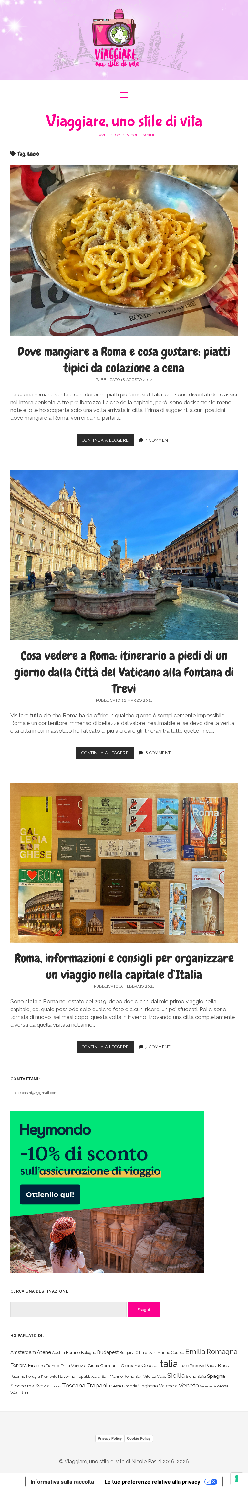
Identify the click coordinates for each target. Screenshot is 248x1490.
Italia (168, 1363)
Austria (58, 1352)
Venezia (206, 1386)
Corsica (177, 1352)
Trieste (114, 1385)
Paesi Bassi (217, 1365)
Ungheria (148, 1385)
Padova (197, 1365)
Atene (44, 1352)
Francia (52, 1365)
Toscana (73, 1385)
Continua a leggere (108, 441)
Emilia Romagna (211, 1351)
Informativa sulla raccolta (62, 1481)
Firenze (36, 1365)
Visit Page (124, 40)
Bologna (88, 1352)
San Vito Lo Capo (150, 1376)
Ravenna (66, 1376)
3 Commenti (158, 1046)
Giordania (130, 1365)
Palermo (17, 1376)
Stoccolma (22, 1385)
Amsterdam (23, 1352)
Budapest (108, 1352)
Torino (56, 1386)
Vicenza (221, 1386)
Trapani (96, 1385)
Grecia (149, 1365)
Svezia (42, 1385)
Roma (129, 1376)
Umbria (129, 1385)
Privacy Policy (110, 1438)
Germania (110, 1365)
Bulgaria (127, 1352)
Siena (191, 1376)
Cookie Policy (138, 1438)
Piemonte (49, 1376)
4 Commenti (158, 440)
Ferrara (18, 1365)
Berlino (73, 1352)
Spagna (216, 1376)
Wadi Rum (19, 1392)
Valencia (168, 1385)
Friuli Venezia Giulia (79, 1365)
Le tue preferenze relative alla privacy (152, 1481)
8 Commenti (158, 752)
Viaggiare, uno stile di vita (124, 121)
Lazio (184, 1365)
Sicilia (176, 1375)
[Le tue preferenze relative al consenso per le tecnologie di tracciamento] (237, 1479)
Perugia (33, 1376)
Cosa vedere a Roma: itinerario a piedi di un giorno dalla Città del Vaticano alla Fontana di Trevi (124, 672)
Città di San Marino (153, 1352)
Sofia (201, 1376)
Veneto (189, 1385)
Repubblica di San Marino (99, 1376)
